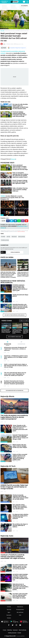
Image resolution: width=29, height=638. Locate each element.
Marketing (9, 630)
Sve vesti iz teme (15, 315)
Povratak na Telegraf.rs (5, 2)
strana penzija (21, 236)
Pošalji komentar (15, 252)
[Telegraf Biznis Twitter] (12, 625)
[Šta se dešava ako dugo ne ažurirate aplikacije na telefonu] (6, 527)
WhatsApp (20, 226)
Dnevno (13, 159)
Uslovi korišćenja (21, 231)
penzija (8, 236)
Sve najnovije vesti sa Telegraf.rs (14, 390)
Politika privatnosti (12, 632)
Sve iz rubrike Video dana (14, 336)
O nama (4, 630)
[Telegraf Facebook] (8, 625)
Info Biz (2, 30)
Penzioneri (14, 236)
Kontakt (19, 632)
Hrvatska (3, 236)
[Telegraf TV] (20, 625)
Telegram (3, 227)
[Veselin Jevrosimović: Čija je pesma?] (6, 298)
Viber (25, 226)
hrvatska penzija (5, 240)
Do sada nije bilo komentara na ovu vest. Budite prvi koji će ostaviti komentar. (14, 248)
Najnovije (7, 396)
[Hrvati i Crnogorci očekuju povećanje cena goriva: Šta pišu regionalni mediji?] (6, 183)
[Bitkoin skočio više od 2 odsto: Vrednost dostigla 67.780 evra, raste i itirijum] (6, 448)
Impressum (15, 630)
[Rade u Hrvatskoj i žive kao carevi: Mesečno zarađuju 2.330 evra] (6, 190)
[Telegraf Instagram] (16, 625)
